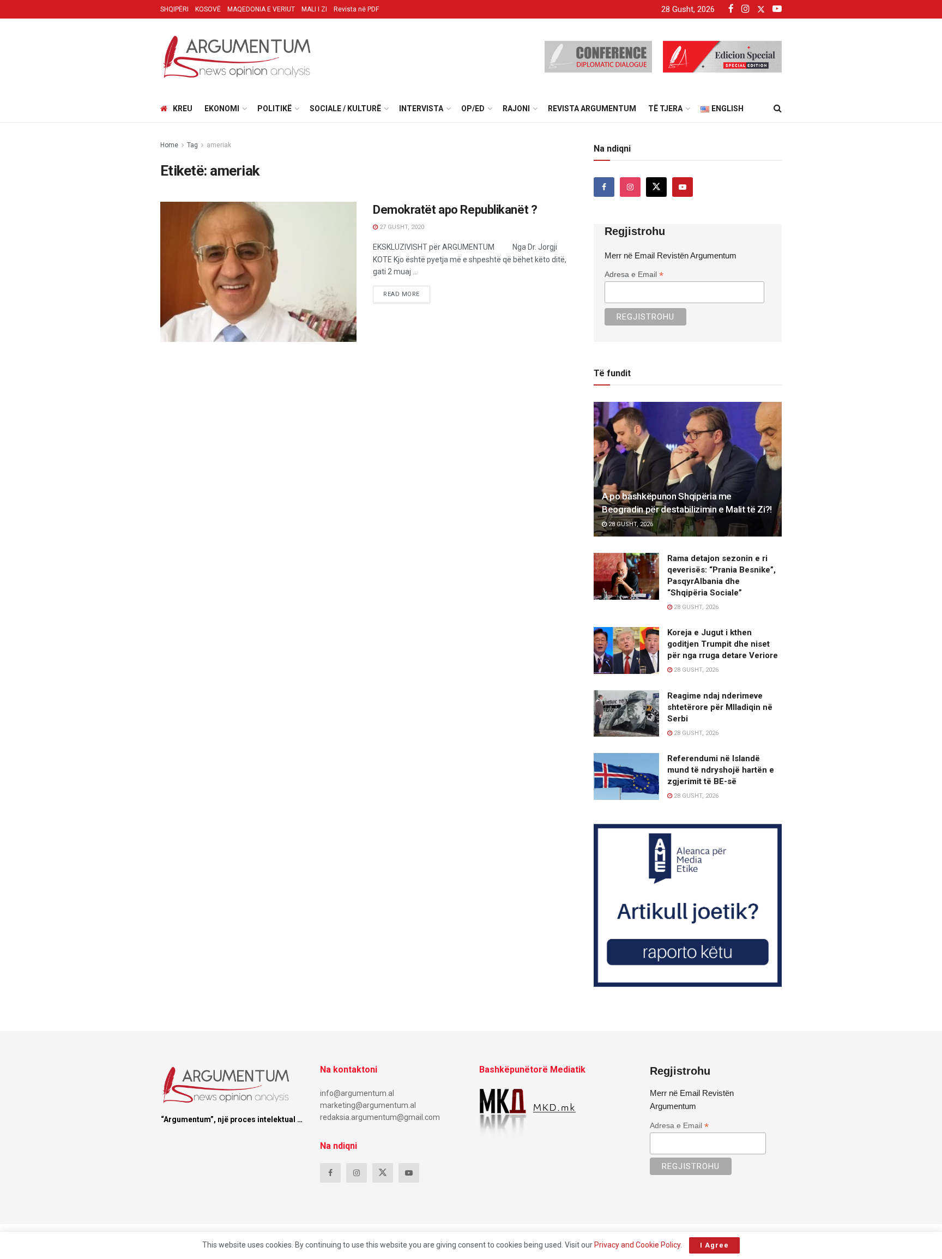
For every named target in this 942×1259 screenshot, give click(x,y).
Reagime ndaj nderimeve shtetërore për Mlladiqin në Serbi (719, 707)
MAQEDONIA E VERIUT (261, 9)
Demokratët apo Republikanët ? (455, 209)
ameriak (219, 145)
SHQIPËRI (174, 9)
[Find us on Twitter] (656, 187)
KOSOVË (208, 9)
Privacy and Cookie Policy (637, 1244)
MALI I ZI (314, 9)
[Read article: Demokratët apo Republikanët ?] (258, 272)
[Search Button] (778, 108)
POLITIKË (274, 108)
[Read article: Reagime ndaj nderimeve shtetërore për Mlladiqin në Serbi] (626, 713)
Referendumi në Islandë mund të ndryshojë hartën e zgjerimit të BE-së (720, 770)
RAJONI (516, 108)
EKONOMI (221, 108)
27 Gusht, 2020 (401, 227)
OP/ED (473, 108)
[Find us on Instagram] (630, 187)
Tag (192, 145)
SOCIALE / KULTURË (345, 108)
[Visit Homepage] (236, 56)
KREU (182, 108)
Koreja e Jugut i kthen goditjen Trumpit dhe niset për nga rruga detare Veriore (722, 644)
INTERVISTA (421, 108)
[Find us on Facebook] (604, 187)
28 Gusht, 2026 (630, 524)
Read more (406, 292)
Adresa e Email (634, 274)
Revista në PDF (356, 9)
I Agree (714, 1245)
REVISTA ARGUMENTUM (592, 108)
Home (169, 145)
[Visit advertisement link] (688, 905)
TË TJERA (665, 108)
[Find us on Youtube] (682, 187)
